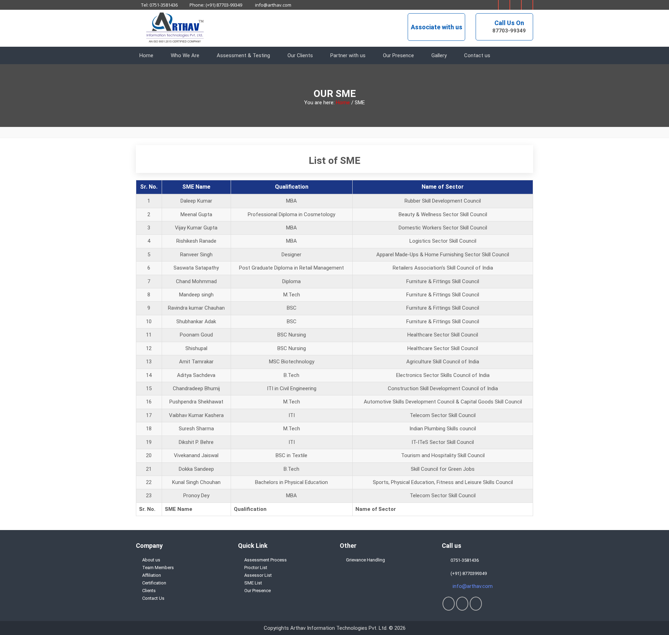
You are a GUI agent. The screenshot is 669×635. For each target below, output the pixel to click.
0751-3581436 (463, 560)
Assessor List (258, 575)
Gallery (439, 55)
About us (151, 559)
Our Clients (300, 55)
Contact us (477, 55)
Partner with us (348, 55)
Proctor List (255, 567)
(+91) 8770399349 (467, 573)
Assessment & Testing (243, 55)
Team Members (158, 567)
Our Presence (398, 55)
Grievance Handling (365, 559)
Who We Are (185, 55)
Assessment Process (265, 559)
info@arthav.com (272, 5)
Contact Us (153, 598)
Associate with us (436, 27)
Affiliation (151, 575)
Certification (154, 582)
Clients (149, 590)
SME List (253, 582)
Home (146, 55)
